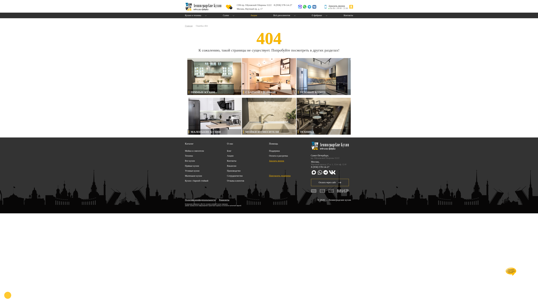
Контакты (231, 161)
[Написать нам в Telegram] (309, 7)
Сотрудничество (235, 176)
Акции (230, 156)
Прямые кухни (192, 166)
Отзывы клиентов (235, 181)
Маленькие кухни (193, 176)
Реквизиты (224, 200)
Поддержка (274, 151)
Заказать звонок (337, 5)
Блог (229, 151)
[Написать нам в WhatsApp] (305, 7)
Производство (234, 171)
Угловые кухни (192, 171)
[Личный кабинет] (351, 7)
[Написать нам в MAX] (300, 7)
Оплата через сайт (327, 182)
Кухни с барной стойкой (196, 181)
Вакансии (231, 166)
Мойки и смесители (194, 151)
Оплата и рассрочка (278, 156)
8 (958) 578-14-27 (283, 5)
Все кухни (190, 161)
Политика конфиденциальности (200, 200)
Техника (189, 156)
